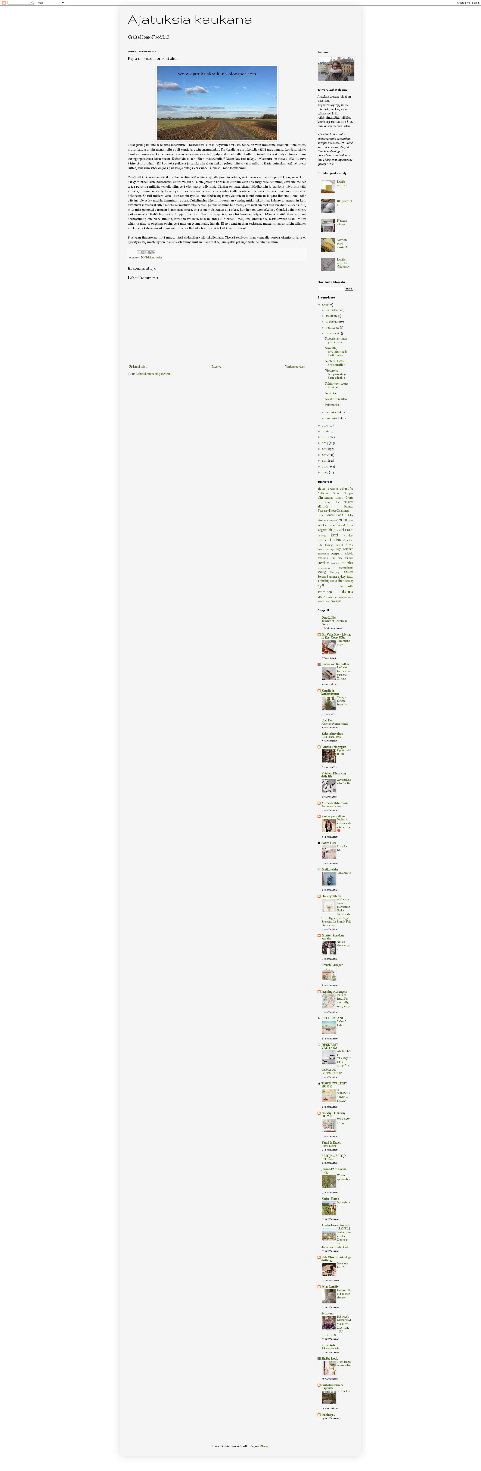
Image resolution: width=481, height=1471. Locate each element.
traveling (348, 580)
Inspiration (331, 520)
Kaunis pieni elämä (333, 816)
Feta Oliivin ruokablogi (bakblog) (336, 1258)
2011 (325, 460)
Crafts (349, 497)
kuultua (336, 540)
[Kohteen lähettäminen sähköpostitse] (139, 252)
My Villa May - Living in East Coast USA (336, 636)
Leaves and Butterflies (335, 664)
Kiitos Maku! (329, 1146)
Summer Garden (331, 806)
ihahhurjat (328, 1414)
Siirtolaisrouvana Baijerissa (332, 1386)
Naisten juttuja (342, 222)
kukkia (348, 535)
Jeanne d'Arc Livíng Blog (333, 1170)
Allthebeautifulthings (334, 803)
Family (348, 506)
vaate (321, 597)
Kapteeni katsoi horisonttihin (335, 362)
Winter (322, 601)
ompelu (336, 553)
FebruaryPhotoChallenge (333, 510)
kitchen (349, 530)
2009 (325, 472)
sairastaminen (324, 568)
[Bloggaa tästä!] (142, 252)
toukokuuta (333, 321)
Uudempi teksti (138, 366)
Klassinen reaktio (336, 399)
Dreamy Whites (331, 896)
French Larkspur (332, 965)
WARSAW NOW (343, 1121)
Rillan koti (328, 1345)
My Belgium (147, 257)
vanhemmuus (346, 597)
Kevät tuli (331, 393)
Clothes (339, 497)
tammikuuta (333, 418)
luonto (321, 549)
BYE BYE (327, 1159)
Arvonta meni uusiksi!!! (342, 243)
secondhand (346, 568)
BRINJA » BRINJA (334, 1156)
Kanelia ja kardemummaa (330, 692)
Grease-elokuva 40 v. (343, 945)
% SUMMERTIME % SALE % (344, 1095)
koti (334, 535)
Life (320, 545)
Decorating (324, 502)
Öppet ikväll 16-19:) (344, 752)
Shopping (334, 572)
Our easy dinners (341, 558)
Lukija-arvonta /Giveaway (343, 263)
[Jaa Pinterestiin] (153, 252)
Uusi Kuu (327, 720)
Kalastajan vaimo (332, 733)
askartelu (346, 488)
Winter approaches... (344, 1177)
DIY (337, 502)
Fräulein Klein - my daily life (333, 775)
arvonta (333, 489)
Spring (322, 576)
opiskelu (348, 553)
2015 (325, 437)
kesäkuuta (332, 316)
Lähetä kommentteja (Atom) (153, 374)
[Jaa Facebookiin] (150, 252)
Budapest (348, 493)
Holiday (348, 515)
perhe (159, 257)
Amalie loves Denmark (335, 1225)
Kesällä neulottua (331, 737)
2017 (325, 425)
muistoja (330, 549)
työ (321, 586)
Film (320, 515)
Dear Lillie (328, 617)
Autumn (323, 493)
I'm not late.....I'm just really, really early (343, 1000)
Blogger (265, 1446)
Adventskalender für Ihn (344, 781)
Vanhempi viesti (295, 366)
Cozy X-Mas (342, 848)
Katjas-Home (330, 1199)
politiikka (335, 563)
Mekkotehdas (329, 869)
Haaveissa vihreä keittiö (334, 723)
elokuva (348, 502)
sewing (322, 572)
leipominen (348, 540)
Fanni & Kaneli (331, 1142)
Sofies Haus (328, 843)
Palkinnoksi (332, 405)
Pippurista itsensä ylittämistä (336, 340)
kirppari (322, 530)
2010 (325, 466)
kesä (332, 525)
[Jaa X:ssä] (146, 252)
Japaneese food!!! (342, 1265)
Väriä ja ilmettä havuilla (341, 700)
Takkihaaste (344, 872)
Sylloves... (327, 1313)
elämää (323, 506)
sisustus (348, 572)
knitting (322, 535)
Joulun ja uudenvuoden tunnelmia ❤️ (344, 825)
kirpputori (336, 529)
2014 (325, 443)
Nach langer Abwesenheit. (344, 1365)
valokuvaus (332, 597)
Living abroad (334, 545)
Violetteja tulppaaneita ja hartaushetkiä (335, 374)
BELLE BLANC (332, 1018)
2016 (325, 431)
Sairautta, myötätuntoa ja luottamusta (336, 351)
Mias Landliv (330, 1286)
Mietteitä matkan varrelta (332, 937)
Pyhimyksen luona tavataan (336, 385)
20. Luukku (343, 1391)
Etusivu (216, 366)
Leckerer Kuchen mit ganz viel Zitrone (344, 673)
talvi (350, 576)
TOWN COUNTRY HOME (334, 1085)
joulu (342, 520)
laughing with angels (334, 991)
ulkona (346, 591)
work (328, 601)
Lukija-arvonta (342, 183)
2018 (325, 305)
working (336, 601)
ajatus (322, 488)
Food (339, 515)
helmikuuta (333, 412)
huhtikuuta (333, 327)
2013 (325, 449)
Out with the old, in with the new (344, 1293)
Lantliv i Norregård (333, 747)
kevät (341, 525)
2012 (325, 455)
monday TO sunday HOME (333, 1114)
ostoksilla (323, 558)
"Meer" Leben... (341, 1023)
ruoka (347, 563)
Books (336, 493)
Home (322, 520)
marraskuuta (333, 310)
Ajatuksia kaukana (190, 19)
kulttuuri (323, 540)
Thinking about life (330, 580)
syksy (342, 576)
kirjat (350, 525)
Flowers (329, 515)
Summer (332, 576)
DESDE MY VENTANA (329, 1046)
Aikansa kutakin (330, 1348)
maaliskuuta (333, 333)
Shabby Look (329, 1358)
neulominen (323, 553)
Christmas (325, 497)
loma (349, 544)
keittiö (322, 525)
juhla (351, 520)
